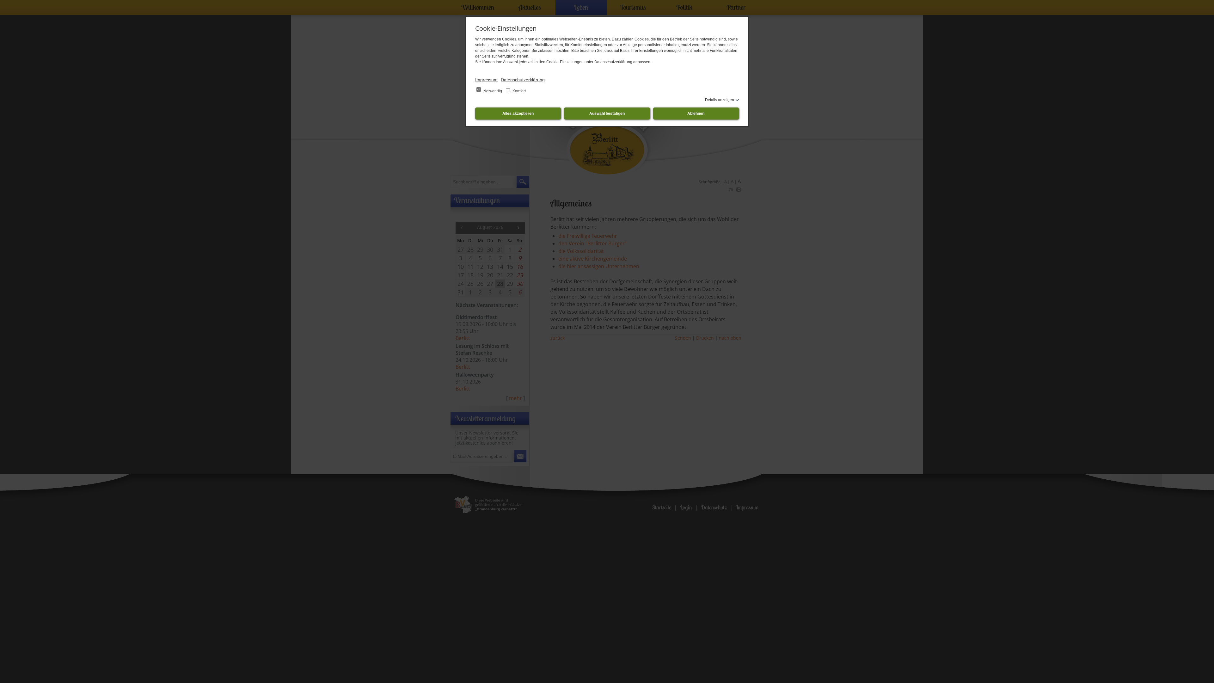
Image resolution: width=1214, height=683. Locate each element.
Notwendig (492, 91)
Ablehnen (695, 113)
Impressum (486, 79)
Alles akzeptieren (518, 113)
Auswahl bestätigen (607, 113)
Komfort (519, 91)
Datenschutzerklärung (523, 79)
